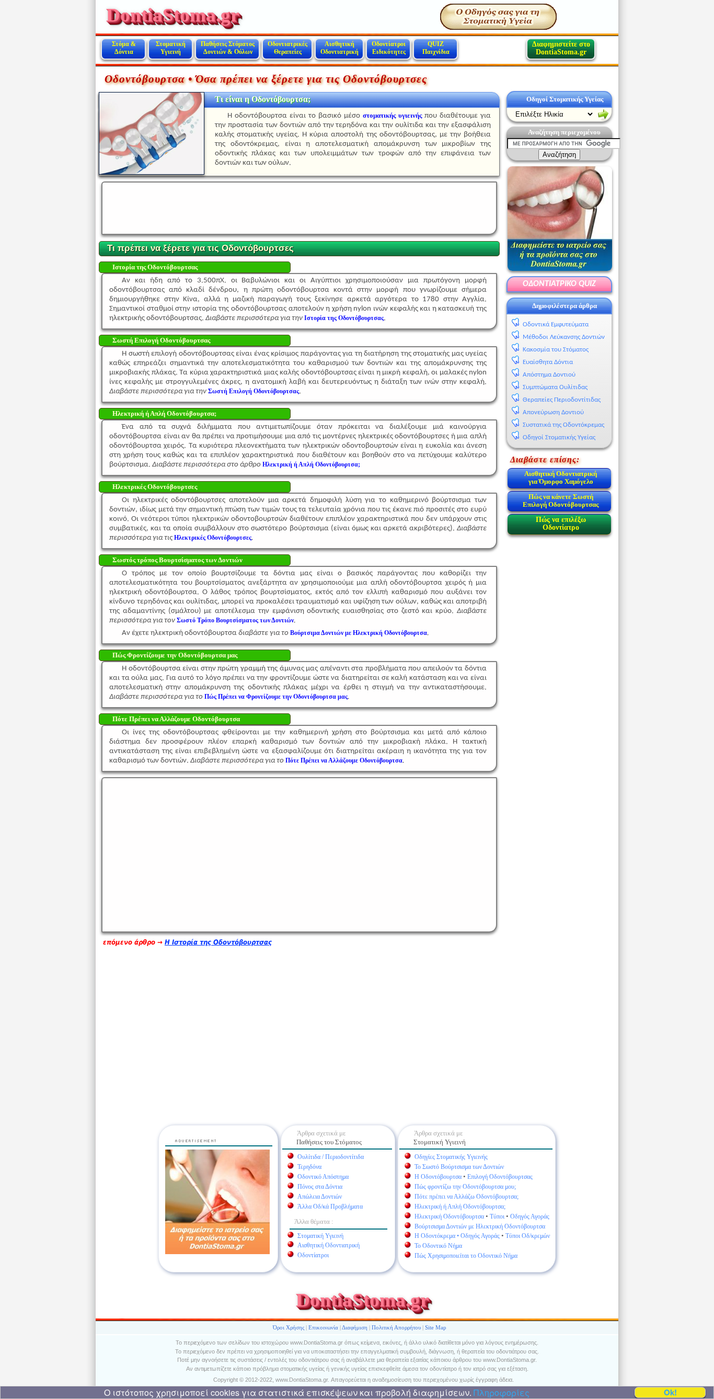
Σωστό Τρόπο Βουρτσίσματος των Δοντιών (235, 620)
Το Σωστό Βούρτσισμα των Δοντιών (459, 1166)
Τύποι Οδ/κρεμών (527, 1235)
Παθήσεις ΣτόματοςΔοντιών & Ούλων (228, 47)
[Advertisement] (298, 208)
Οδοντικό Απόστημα (323, 1176)
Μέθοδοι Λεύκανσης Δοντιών (564, 337)
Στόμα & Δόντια (124, 47)
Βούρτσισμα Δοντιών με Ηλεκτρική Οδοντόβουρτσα (479, 1226)
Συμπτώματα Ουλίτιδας (555, 387)
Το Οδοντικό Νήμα (438, 1245)
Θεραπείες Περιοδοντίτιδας (562, 399)
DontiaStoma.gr (172, 15)
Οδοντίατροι (313, 1255)
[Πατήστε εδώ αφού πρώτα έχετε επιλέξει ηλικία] (603, 115)
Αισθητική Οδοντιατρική (339, 47)
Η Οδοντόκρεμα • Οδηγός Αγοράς (457, 1235)
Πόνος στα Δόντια (319, 1186)
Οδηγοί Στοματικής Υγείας (564, 99)
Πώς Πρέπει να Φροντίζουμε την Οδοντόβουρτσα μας (276, 696)
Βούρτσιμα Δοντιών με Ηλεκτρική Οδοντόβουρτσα (358, 632)
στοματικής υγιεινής (392, 115)
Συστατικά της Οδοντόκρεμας (563, 425)
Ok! (670, 1392)
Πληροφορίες (500, 1392)
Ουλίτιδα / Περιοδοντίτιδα (330, 1157)
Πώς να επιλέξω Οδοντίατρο (561, 523)
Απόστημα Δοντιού (549, 374)
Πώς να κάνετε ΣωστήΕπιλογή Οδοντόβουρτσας (560, 500)
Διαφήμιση (354, 1327)
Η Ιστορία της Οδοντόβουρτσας (218, 942)
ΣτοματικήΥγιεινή (171, 47)
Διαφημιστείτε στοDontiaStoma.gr (561, 48)
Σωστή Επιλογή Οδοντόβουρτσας (253, 391)
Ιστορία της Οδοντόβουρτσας (344, 318)
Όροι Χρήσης (288, 1327)
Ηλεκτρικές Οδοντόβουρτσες (212, 537)
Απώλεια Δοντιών (319, 1196)
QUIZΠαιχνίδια (436, 47)
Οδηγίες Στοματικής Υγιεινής (451, 1157)
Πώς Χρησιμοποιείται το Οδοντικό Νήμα (465, 1255)
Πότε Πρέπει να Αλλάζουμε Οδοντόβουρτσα (343, 760)
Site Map (435, 1327)
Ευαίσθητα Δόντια (548, 362)
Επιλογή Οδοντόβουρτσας (500, 1176)
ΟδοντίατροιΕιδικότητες (389, 47)
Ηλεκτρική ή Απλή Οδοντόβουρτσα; (311, 464)
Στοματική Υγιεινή (320, 1235)
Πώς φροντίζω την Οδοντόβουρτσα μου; (465, 1186)
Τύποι (497, 1216)
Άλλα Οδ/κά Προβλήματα (330, 1206)
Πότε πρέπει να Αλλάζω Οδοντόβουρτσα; (466, 1196)
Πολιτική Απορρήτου (396, 1327)
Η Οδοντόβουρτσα (438, 1176)
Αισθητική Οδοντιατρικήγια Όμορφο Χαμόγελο (560, 477)
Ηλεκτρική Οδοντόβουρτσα (449, 1216)
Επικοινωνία (323, 1327)
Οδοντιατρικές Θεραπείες (287, 47)
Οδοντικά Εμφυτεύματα (556, 324)
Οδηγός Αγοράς (529, 1216)
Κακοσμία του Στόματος (556, 349)
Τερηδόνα (309, 1166)
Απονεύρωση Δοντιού (553, 412)
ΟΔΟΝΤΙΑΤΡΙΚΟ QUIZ (559, 284)
